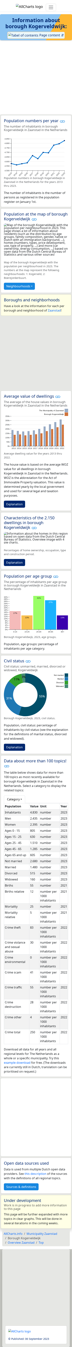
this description (35, 1174)
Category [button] (13, 799)
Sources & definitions (21, 1187)
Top (41, 1243)
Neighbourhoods (18, 286)
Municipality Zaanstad (42, 1234)
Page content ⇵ (51, 35)
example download (17, 1063)
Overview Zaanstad (21, 1243)
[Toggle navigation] (51, 7)
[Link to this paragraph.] (62, 120)
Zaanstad (54, 310)
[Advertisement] (36, 78)
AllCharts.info (13, 1234)
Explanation (14, 504)
